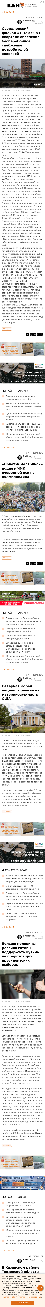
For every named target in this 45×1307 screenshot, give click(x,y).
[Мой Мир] (38, 334)
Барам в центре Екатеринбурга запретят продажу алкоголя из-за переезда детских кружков (23, 621)
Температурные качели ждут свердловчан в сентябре (21, 397)
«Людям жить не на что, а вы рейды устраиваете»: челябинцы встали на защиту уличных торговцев (24, 879)
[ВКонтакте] (27, 334)
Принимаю (22, 1303)
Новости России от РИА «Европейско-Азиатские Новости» (16, 5)
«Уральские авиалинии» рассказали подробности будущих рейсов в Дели (24, 906)
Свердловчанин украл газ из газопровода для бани (20, 637)
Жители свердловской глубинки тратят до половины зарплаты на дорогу (23, 1233)
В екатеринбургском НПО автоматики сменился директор (22, 887)
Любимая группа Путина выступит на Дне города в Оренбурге (23, 1242)
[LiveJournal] (41, 334)
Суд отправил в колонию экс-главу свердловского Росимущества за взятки (24, 417)
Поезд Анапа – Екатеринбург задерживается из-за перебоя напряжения (21, 917)
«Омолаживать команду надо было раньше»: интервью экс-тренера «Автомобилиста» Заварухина (24, 427)
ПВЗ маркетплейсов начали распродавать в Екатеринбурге (22, 1211)
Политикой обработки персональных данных (21, 1297)
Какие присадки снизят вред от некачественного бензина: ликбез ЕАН (23, 407)
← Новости (8, 12)
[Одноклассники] (31, 334)
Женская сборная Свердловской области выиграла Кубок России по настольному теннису (24, 437)
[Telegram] (34, 334)
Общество (7, 329)
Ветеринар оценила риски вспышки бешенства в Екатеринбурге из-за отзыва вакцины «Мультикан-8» (20, 647)
